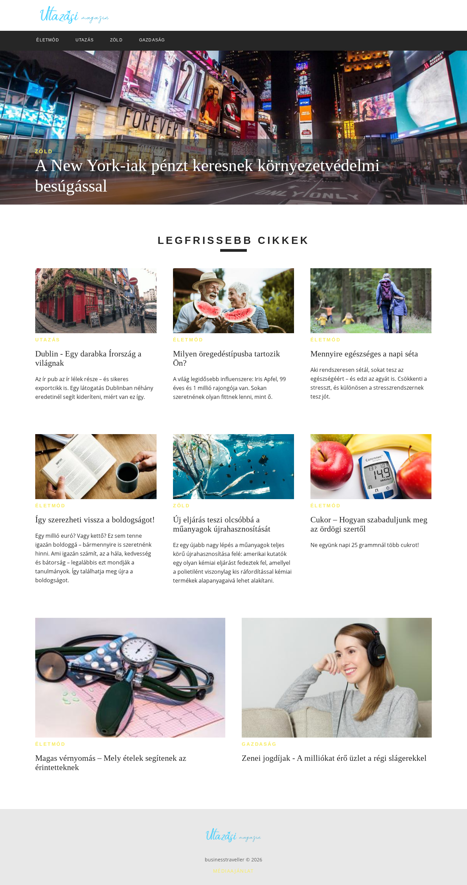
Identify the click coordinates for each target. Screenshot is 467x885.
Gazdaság (259, 744)
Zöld (44, 151)
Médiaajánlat (233, 871)
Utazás (47, 339)
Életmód (188, 339)
